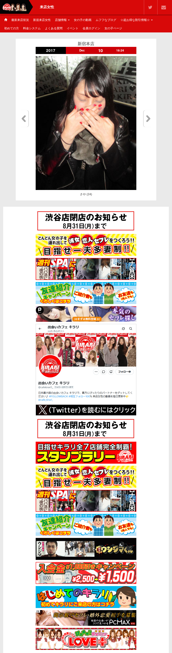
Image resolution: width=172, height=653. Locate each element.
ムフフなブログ (106, 20)
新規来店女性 (42, 20)
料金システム (32, 28)
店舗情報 (61, 20)
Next (147, 118)
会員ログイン (91, 28)
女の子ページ (113, 28)
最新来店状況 (20, 20)
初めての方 (11, 28)
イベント (72, 28)
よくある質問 (54, 28)
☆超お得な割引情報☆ (135, 20)
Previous (24, 118)
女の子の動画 (82, 20)
